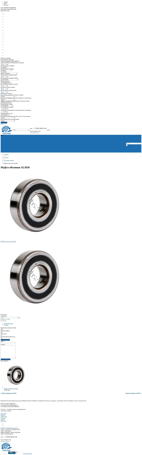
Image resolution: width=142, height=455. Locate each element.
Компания (3, 413)
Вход (2, 124)
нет (7, 64)
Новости (14, 143)
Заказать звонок (34, 132)
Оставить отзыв (5, 339)
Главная (6, 154)
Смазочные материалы (25, 144)
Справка (3, 418)
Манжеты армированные (26, 140)
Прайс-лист (4, 416)
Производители (5, 141)
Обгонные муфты (32, 138)
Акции (3, 419)
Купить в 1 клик (5, 319)
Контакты (3, 421)
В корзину (3, 320)
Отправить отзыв (5, 359)
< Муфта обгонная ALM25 (8, 393)
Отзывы (6, 325)
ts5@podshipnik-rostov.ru (11, 428)
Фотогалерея (4, 144)
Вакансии (9, 143)
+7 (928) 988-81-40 (40, 128)
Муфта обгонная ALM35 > (133, 393)
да (3, 64)
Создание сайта (27, 453)
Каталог (6, 157)
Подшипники (23, 138)
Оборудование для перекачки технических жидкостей (27, 142)
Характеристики (8, 323)
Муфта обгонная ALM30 (11, 388)
